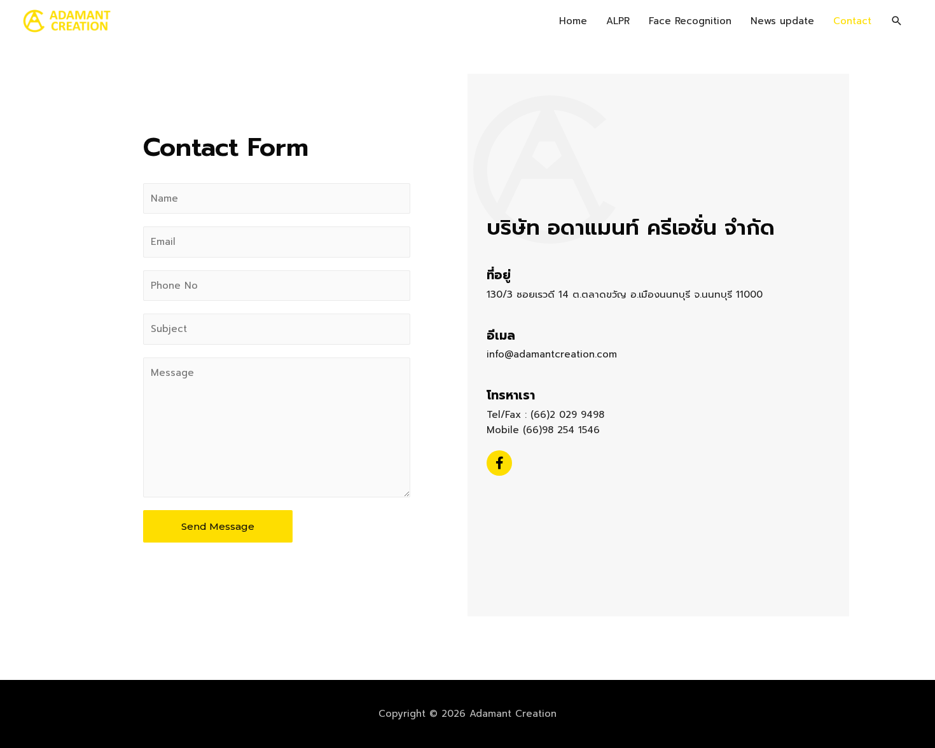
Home (573, 21)
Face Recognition (690, 21)
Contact (852, 21)
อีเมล (501, 335)
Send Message (217, 526)
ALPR (618, 21)
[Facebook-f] (499, 463)
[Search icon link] (896, 21)
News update (782, 21)
